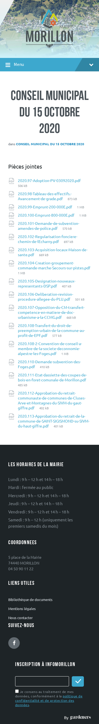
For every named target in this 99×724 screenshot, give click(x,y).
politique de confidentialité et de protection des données (48, 700)
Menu (19, 64)
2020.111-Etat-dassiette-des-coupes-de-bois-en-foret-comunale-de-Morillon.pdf (52, 377)
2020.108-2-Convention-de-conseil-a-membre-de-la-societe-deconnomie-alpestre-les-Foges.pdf (50, 348)
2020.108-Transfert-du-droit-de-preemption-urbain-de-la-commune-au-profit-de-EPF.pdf (51, 330)
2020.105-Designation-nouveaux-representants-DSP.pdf (46, 283)
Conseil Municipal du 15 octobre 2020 (50, 144)
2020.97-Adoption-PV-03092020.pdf (49, 180)
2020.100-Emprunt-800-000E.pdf (46, 215)
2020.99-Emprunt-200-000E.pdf (45, 206)
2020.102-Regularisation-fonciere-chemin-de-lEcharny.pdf (47, 239)
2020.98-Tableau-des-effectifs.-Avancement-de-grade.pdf (45, 196)
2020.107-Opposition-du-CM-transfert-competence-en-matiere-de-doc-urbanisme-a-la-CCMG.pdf (51, 312)
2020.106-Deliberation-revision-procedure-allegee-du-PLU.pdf (45, 296)
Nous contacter (20, 617)
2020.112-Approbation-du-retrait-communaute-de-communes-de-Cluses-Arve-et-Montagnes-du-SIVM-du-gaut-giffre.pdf (52, 400)
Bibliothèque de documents (30, 599)
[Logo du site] (50, 47)
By (67, 717)
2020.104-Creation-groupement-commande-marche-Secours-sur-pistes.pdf (54, 265)
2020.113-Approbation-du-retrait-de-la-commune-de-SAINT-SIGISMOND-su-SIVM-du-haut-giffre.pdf (53, 420)
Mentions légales (22, 608)
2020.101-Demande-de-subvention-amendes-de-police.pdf (48, 226)
